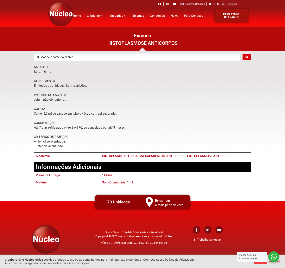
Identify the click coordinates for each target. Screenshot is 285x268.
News (174, 15)
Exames (138, 15)
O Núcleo (93, 15)
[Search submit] (247, 57)
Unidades (116, 15)
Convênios (157, 15)
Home (77, 15)
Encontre (162, 200)
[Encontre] (149, 202)
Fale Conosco (193, 15)
